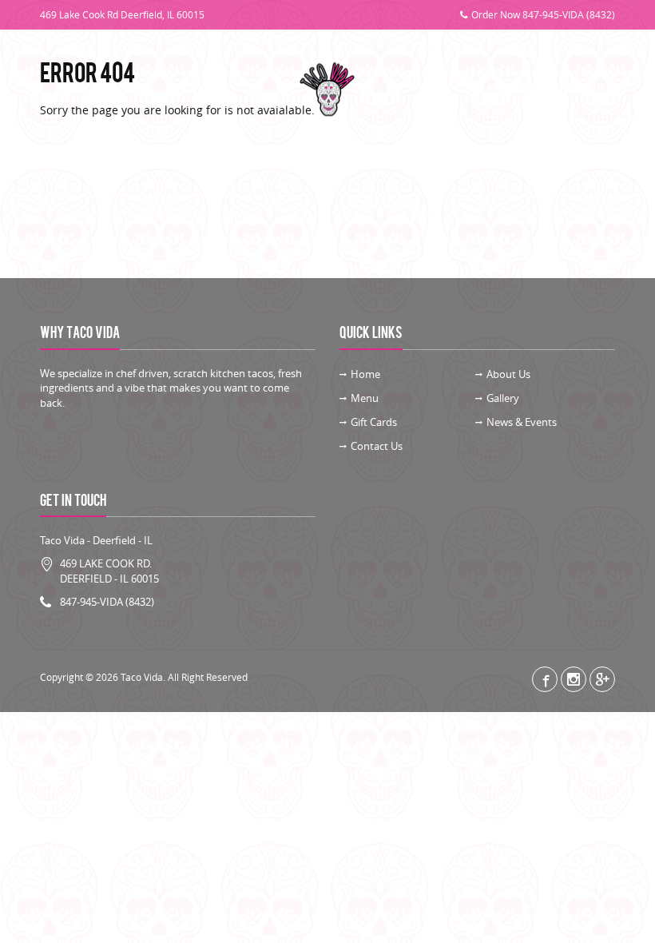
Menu (134, 89)
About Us (81, 89)
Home (365, 374)
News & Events (521, 422)
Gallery (185, 89)
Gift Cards (510, 89)
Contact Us (580, 89)
